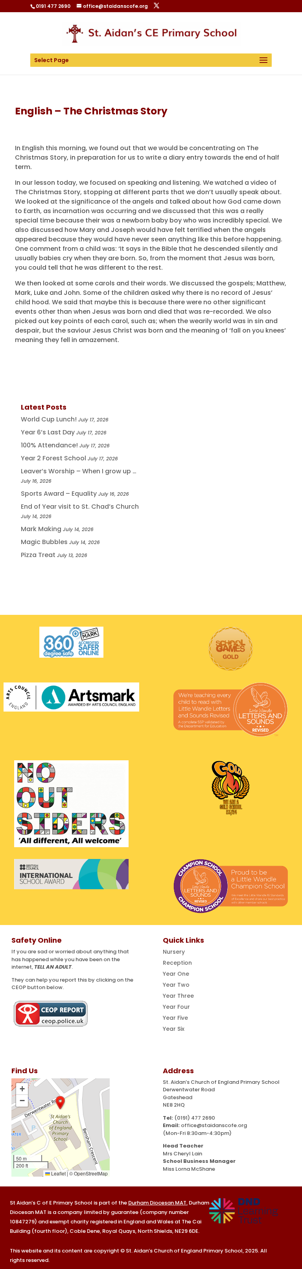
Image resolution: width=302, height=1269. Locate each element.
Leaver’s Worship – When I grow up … (78, 471)
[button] (60, 1103)
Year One (176, 974)
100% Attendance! (49, 445)
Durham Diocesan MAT (157, 1202)
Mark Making (41, 528)
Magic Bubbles (44, 541)
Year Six (173, 1029)
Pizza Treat (38, 554)
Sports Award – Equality (59, 493)
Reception (177, 963)
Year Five (175, 1018)
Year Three (178, 996)
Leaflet (58, 1173)
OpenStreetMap (91, 1173)
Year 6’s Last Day (48, 432)
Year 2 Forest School (53, 458)
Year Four (176, 1007)
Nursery (174, 952)
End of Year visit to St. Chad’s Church (80, 506)
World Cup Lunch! (49, 419)
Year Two (176, 985)
